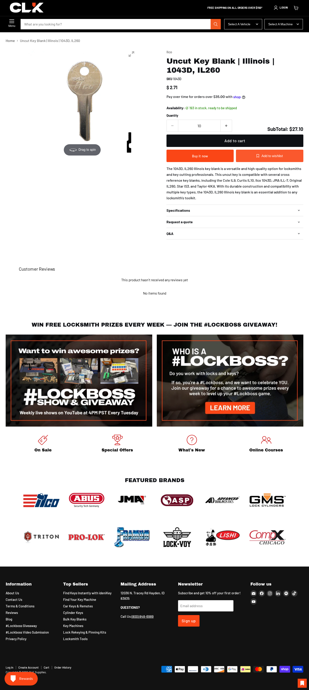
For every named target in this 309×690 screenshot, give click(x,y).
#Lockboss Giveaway (21, 626)
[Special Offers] (117, 444)
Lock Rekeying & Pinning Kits (84, 632)
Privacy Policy (16, 639)
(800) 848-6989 (142, 616)
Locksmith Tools (75, 639)
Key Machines (73, 626)
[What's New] (191, 444)
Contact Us (14, 599)
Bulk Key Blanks (74, 619)
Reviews (12, 613)
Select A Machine (280, 24)
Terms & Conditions (20, 606)
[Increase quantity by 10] (226, 126)
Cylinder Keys (73, 613)
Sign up (189, 620)
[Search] (216, 24)
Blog (9, 619)
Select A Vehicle (239, 24)
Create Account (28, 667)
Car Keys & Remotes (78, 606)
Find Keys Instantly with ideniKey (87, 593)
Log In (9, 667)
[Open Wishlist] (302, 683)
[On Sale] (43, 444)
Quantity (172, 115)
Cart (46, 667)
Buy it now (200, 156)
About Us (12, 593)
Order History (62, 667)
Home (10, 41)
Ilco (169, 52)
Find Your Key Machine (79, 599)
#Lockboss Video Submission (27, 632)
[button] (280, 7)
